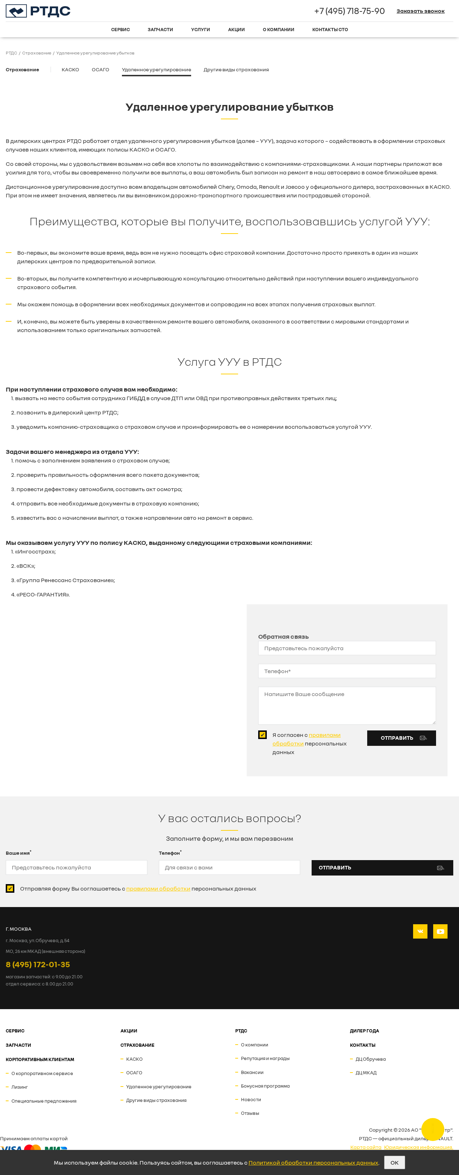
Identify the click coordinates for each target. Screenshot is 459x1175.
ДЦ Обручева (371, 1059)
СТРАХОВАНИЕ (137, 1045)
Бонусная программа (265, 1086)
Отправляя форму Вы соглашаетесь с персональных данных (138, 888)
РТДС (241, 1030)
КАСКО (70, 69)
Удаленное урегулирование (156, 69)
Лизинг (19, 1087)
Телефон (170, 852)
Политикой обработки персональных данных (313, 1162)
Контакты (362, 1045)
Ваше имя (19, 852)
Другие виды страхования (236, 69)
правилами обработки (158, 888)
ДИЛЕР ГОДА (364, 1030)
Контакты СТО (330, 29)
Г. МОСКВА (19, 929)
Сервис (120, 29)
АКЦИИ (128, 1030)
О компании (278, 29)
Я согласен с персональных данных (310, 743)
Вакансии (252, 1072)
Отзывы (250, 1113)
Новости (251, 1099)
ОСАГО (100, 69)
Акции (236, 29)
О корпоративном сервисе (42, 1073)
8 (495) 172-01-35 (38, 964)
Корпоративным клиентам (40, 1059)
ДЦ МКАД (366, 1072)
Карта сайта (366, 1147)
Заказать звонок (421, 10)
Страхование (22, 69)
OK (395, 1162)
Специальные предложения (43, 1101)
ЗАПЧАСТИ (18, 1045)
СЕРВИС (15, 1030)
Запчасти (160, 29)
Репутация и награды (265, 1058)
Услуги (200, 29)
